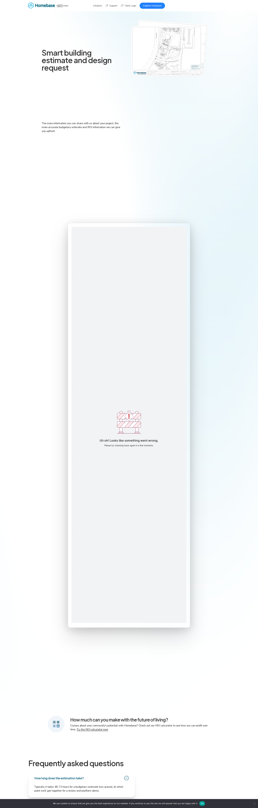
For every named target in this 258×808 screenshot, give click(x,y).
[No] (254, 803)
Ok (202, 803)
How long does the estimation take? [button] (59, 778)
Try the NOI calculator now (92, 729)
